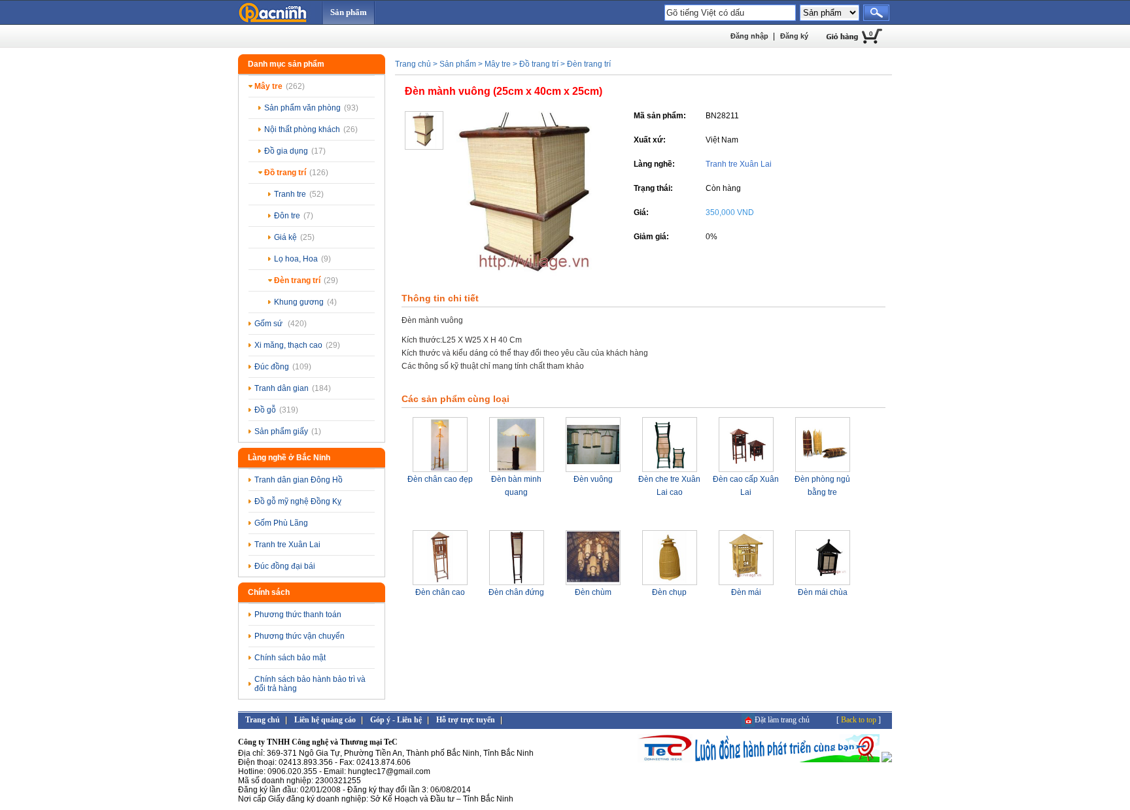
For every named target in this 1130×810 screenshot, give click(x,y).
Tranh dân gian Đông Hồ (298, 479)
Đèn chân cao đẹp (440, 479)
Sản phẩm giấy (287, 431)
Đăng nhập (749, 36)
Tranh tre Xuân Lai (287, 544)
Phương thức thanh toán (297, 614)
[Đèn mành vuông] (529, 279)
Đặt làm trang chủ (782, 719)
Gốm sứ (280, 323)
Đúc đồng (282, 366)
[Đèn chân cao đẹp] (440, 470)
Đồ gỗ (276, 409)
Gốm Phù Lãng (281, 523)
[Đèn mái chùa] (823, 583)
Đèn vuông (593, 479)
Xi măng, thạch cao (297, 345)
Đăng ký (794, 36)
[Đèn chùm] (593, 583)
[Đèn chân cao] (440, 583)
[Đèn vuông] (593, 470)
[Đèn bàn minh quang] (516, 470)
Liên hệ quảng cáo (325, 719)
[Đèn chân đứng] (516, 583)
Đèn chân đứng (516, 592)
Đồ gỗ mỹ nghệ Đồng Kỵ (297, 501)
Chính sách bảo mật (290, 657)
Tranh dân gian (292, 388)
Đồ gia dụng (295, 151)
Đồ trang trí (296, 172)
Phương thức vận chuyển (299, 636)
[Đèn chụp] (670, 583)
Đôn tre (293, 215)
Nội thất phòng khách (311, 129)
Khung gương (305, 302)
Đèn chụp (669, 592)
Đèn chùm (593, 592)
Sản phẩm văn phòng (311, 107)
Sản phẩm (348, 12)
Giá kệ (294, 237)
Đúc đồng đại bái (284, 566)
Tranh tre (299, 194)
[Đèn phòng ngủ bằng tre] (823, 470)
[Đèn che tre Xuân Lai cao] (670, 470)
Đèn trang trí (306, 280)
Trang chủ (413, 64)
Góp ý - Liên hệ (396, 719)
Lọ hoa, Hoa (302, 258)
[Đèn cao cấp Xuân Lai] (746, 470)
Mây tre (279, 86)
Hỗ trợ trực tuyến (465, 719)
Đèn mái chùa (823, 592)
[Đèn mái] (746, 583)
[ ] (858, 719)
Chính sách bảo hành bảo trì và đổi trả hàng (310, 684)
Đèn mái (746, 592)
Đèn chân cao (440, 592)
